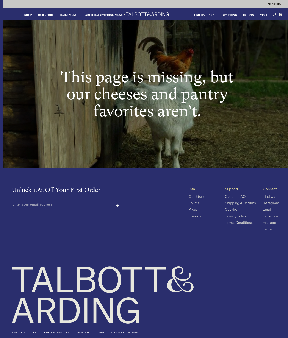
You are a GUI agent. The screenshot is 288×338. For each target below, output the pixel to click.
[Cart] (280, 14)
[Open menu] (14, 15)
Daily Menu (68, 15)
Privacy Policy (236, 216)
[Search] (274, 14)
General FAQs (236, 197)
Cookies (231, 210)
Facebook (270, 216)
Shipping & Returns (240, 203)
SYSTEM (100, 332)
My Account (275, 4)
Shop (28, 15)
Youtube (269, 223)
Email (267, 210)
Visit (263, 15)
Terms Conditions (239, 223)
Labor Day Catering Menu (103, 15)
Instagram (271, 203)
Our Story (45, 15)
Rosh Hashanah (205, 15)
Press (193, 210)
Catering (230, 15)
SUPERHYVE (133, 332)
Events (248, 15)
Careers (195, 216)
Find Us (269, 197)
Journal (194, 203)
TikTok (267, 229)
